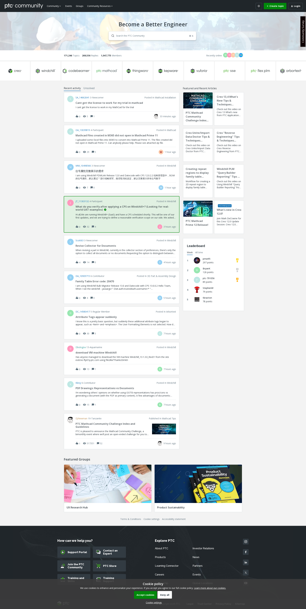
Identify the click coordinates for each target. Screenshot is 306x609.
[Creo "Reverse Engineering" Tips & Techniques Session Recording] (229, 145)
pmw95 (206, 258)
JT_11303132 (82, 201)
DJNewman (81, 418)
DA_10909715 (83, 276)
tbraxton (207, 297)
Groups (79, 6)
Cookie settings (152, 519)
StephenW (208, 287)
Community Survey (303, 31)
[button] (153, 602)
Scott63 (80, 240)
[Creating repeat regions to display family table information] (198, 181)
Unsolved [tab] (89, 88)
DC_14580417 (83, 312)
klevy (78, 383)
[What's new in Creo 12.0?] (229, 217)
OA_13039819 (83, 130)
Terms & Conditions (130, 519)
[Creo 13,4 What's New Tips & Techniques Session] (229, 109)
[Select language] (259, 6)
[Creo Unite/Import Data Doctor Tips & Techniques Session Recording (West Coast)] (198, 145)
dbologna (81, 347)
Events (68, 6)
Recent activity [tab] (72, 88)
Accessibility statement (174, 519)
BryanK (206, 268)
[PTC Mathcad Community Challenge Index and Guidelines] (198, 109)
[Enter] (112, 35)
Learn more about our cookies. (210, 588)
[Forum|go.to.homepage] (24, 5)
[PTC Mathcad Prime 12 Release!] (198, 217)
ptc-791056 (209, 278)
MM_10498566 (83, 166)
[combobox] (152, 35)
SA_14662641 (82, 97)
